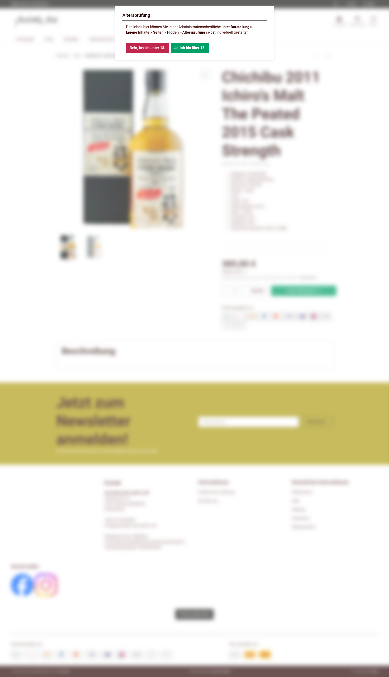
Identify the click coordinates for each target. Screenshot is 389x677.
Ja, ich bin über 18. (190, 48)
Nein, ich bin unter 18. (147, 48)
